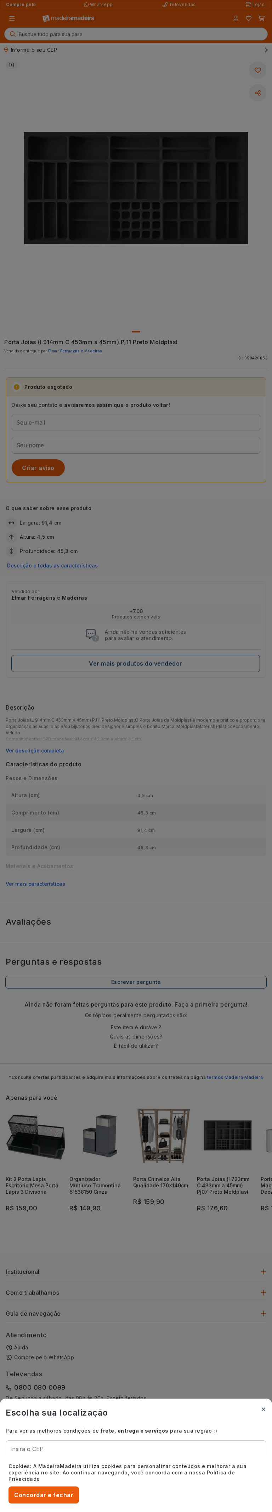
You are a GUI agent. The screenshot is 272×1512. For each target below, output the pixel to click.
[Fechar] (263, 1409)
